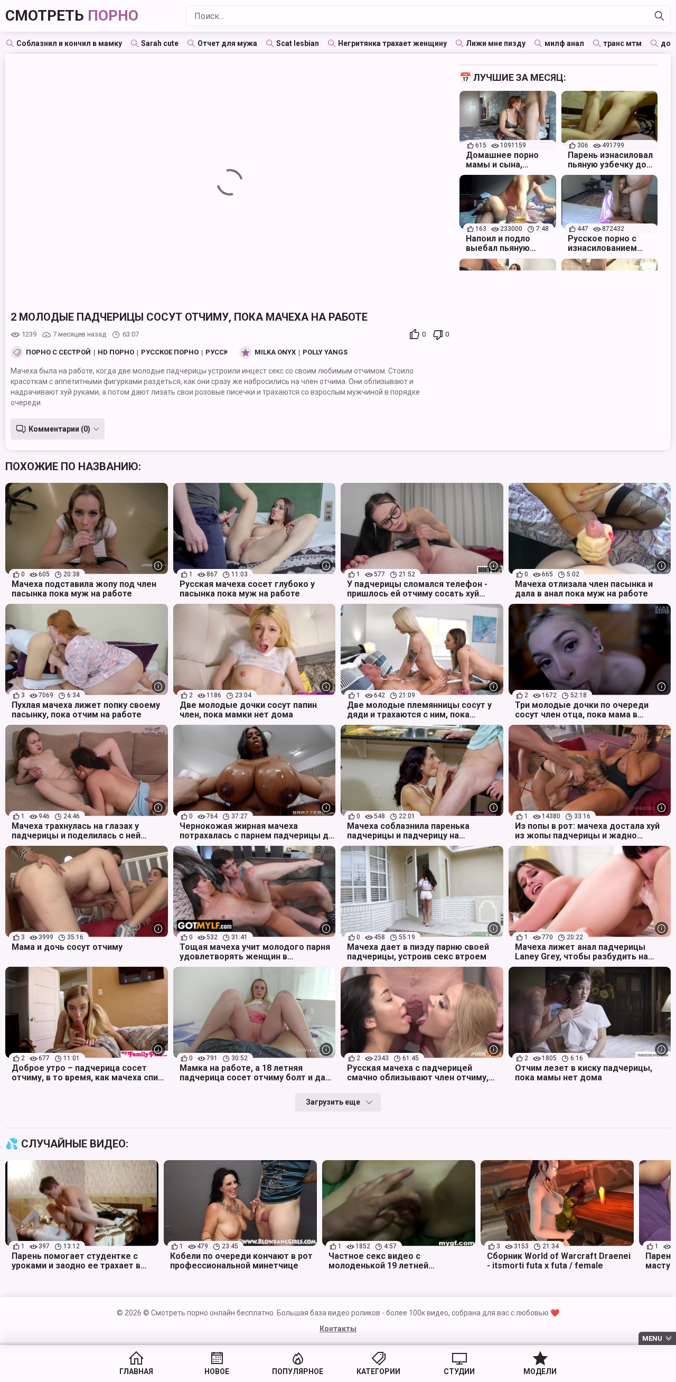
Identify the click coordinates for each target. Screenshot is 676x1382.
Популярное (297, 1371)
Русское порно (170, 352)
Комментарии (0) (59, 429)
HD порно (116, 352)
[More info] (158, 565)
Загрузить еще (333, 1102)
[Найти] (659, 16)
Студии (459, 1371)
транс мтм (622, 43)
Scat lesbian (297, 43)
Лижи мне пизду (495, 43)
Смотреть (71, 15)
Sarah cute (160, 43)
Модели (540, 1371)
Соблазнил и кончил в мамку (69, 43)
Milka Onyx (275, 352)
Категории (378, 1371)
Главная (136, 1371)
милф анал (564, 43)
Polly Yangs (325, 352)
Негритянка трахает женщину (392, 43)
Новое (216, 1371)
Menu (652, 1338)
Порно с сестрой (58, 352)
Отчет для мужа (227, 43)
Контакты (338, 1328)
